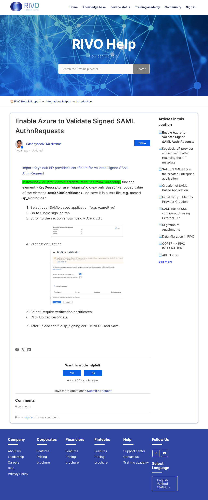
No (93, 372)
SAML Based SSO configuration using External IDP (176, 213)
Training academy (147, 7)
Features (43, 451)
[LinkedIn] (29, 349)
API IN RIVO (170, 255)
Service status (120, 7)
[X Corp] (23, 349)
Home (73, 7)
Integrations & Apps (58, 101)
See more (165, 262)
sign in (28, 417)
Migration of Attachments (171, 227)
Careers (14, 462)
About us (14, 451)
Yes (72, 372)
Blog (11, 468)
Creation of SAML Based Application (175, 188)
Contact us (131, 457)
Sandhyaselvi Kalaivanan (44, 144)
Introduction (84, 101)
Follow (142, 143)
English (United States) (162, 483)
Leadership (16, 457)
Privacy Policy (18, 474)
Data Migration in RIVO (178, 236)
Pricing (42, 457)
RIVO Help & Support (27, 101)
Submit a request (99, 391)
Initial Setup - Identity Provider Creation (177, 199)
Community (173, 7)
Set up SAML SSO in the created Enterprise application (178, 173)
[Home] (24, 10)
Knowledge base (94, 7)
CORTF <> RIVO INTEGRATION (173, 246)
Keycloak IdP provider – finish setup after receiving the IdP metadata (177, 155)
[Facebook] (17, 349)
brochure (43, 462)
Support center (134, 451)
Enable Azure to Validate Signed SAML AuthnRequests (178, 137)
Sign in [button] (191, 7)
